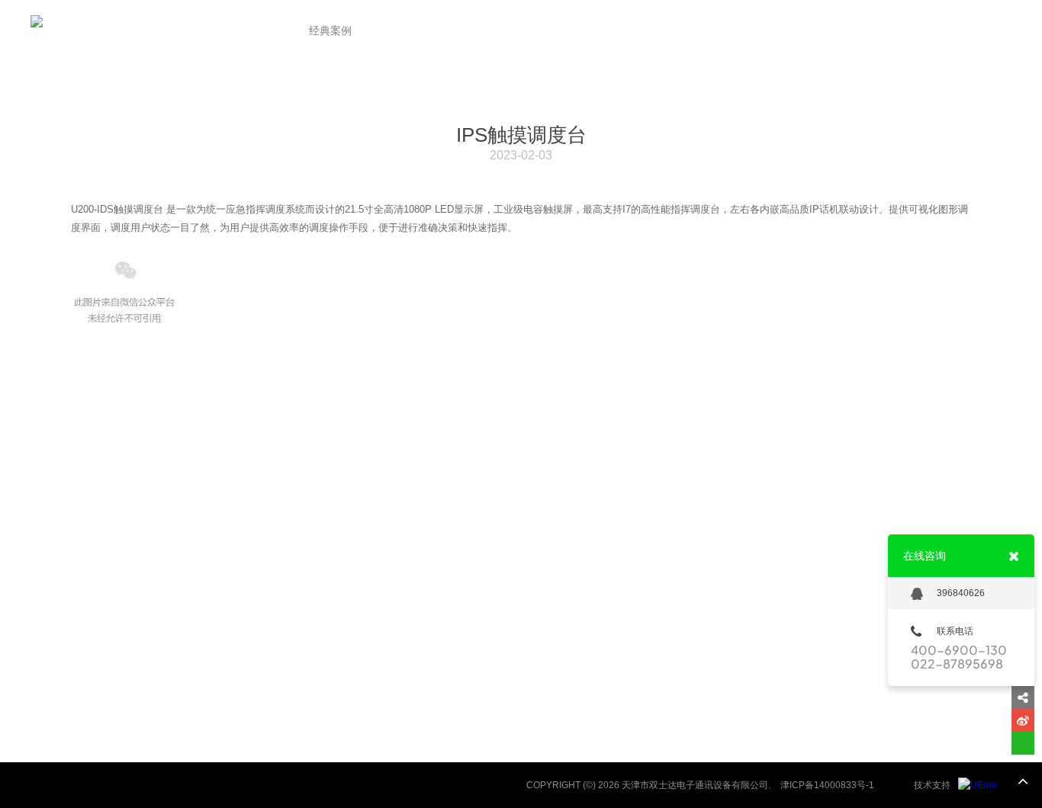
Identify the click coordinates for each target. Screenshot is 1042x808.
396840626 (961, 593)
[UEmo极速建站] (977, 785)
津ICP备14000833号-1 (827, 785)
